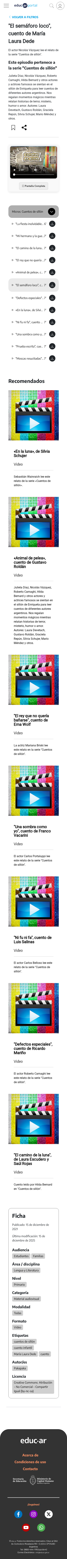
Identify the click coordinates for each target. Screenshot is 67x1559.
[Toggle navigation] (3, 2)
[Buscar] (51, 6)
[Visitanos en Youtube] (26, 1527)
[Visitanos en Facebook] (18, 1514)
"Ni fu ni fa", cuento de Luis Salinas (37, 322)
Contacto (30, 1469)
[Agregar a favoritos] (13, 127)
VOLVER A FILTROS (24, 17)
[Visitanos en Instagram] (33, 1514)
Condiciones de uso (30, 1462)
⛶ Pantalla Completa (33, 186)
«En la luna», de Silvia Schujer (34, 310)
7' (45, 236)
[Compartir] (24, 127)
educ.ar (13, 1541)
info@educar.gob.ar (42, 1552)
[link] (60, 6)
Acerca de (30, 1455)
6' (45, 224)
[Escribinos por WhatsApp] (41, 1527)
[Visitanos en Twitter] (48, 1514)
